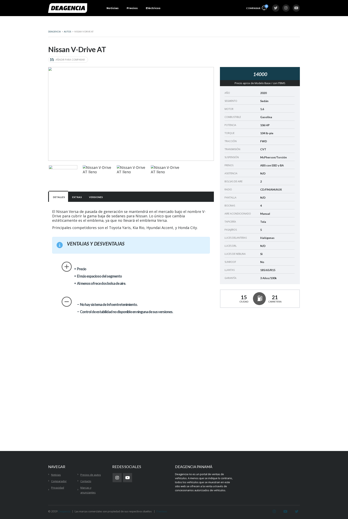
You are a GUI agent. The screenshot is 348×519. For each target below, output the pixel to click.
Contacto (85, 481)
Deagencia (64, 511)
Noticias (113, 8)
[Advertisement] (260, 350)
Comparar (256, 7)
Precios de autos (90, 475)
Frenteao (161, 511)
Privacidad (57, 487)
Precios (132, 8)
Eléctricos (153, 8)
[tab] (58, 197)
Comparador (59, 481)
